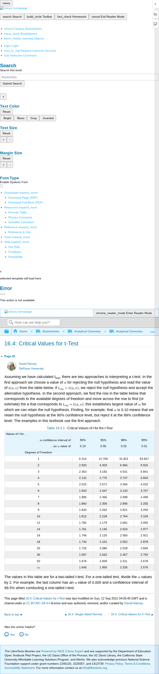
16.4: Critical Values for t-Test (45, 598)
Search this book (11, 70)
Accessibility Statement (20, 667)
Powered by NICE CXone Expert (62, 651)
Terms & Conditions (137, 663)
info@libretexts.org (94, 667)
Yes (12, 634)
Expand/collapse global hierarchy (9, 331)
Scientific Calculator (21, 222)
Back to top (11, 614)
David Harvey (28, 363)
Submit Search (12, 83)
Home (23, 331)
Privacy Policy (114, 663)
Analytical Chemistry (87, 331)
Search (11, 322)
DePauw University (31, 368)
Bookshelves (51, 331)
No (27, 634)
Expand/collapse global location (152, 330)
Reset (6, 111)
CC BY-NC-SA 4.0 (37, 603)
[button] (14, 251)
